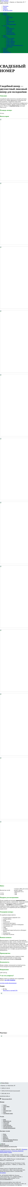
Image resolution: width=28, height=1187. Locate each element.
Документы (9, 46)
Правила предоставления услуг (14, 45)
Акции (5, 7)
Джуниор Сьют (10, 21)
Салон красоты (10, 32)
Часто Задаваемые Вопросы (10, 1139)
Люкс (7, 23)
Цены (4, 35)
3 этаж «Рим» (9, 39)
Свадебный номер (11, 24)
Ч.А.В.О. (5, 48)
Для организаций (10, 34)
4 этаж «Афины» (10, 41)
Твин (7, 18)
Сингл (8, 16)
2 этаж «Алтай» (10, 38)
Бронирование (7, 52)
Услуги (5, 25)
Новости (5, 9)
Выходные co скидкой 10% (10, 990)
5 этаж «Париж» (10, 42)
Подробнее (3, 1172)
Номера (5, 14)
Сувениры (9, 31)
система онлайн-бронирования (8, 983)
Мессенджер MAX (7, 1099)
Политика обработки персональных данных (11, 1151)
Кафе (7, 27)
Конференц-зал (10, 28)
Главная (5, 13)
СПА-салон (9, 30)
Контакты (5, 6)
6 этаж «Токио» (10, 44)
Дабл (7, 20)
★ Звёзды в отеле (7, 10)
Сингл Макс (9, 17)
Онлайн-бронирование (9, 1128)
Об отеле (5, 37)
